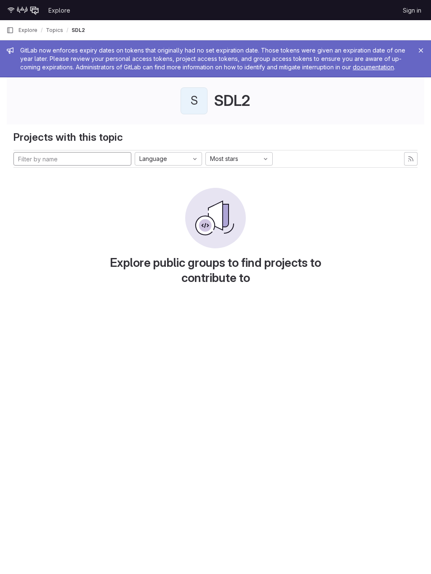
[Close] (421, 50)
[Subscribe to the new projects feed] (411, 159)
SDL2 (78, 30)
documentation (373, 67)
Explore (59, 10)
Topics (54, 30)
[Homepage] (23, 10)
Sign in (412, 10)
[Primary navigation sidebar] (10, 30)
